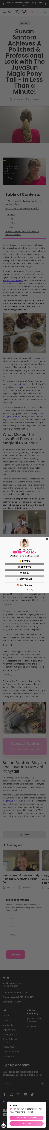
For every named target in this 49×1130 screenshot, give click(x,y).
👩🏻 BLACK (24, 573)
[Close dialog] (47, 539)
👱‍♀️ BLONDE (24, 561)
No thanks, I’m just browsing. (24, 590)
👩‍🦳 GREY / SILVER (24, 579)
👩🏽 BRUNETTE (24, 567)
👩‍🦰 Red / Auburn (25, 585)
